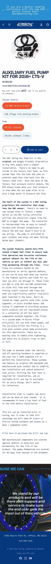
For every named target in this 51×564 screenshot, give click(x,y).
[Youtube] (30, 558)
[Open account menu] (41, 24)
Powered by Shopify (35, 549)
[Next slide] (48, 10)
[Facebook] (20, 558)
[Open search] (9, 24)
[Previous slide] (3, 10)
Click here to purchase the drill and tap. (25, 433)
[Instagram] (25, 558)
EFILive (6, 421)
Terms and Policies (25, 553)
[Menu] (3, 24)
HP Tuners (34, 418)
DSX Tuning (19, 549)
